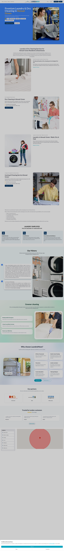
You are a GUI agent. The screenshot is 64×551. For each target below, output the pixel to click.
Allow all (32, 546)
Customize (47, 549)
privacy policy (51, 543)
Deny (16, 549)
